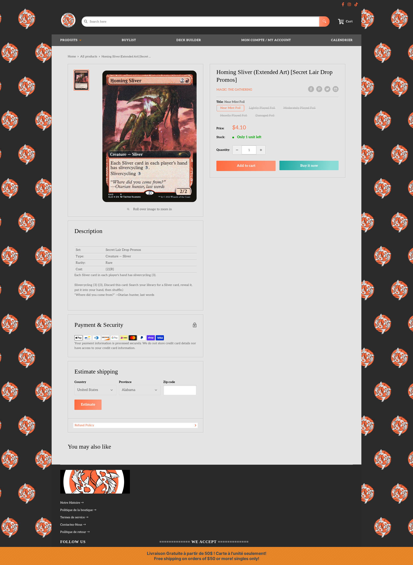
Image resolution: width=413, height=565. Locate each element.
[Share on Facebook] (311, 89)
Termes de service (73, 517)
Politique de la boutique (77, 510)
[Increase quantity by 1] (260, 149)
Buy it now (309, 166)
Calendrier (342, 40)
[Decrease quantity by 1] (237, 149)
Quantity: (223, 150)
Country (80, 382)
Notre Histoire (70, 503)
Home (72, 56)
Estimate (88, 405)
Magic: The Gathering (234, 89)
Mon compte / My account (266, 40)
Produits (69, 40)
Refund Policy (84, 425)
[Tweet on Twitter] (327, 89)
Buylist (129, 40)
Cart (349, 21)
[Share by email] (336, 89)
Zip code (169, 382)
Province (125, 382)
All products (88, 56)
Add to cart (246, 166)
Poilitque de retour (73, 532)
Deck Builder (188, 40)
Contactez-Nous (71, 524)
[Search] (324, 21)
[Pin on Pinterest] (319, 89)
